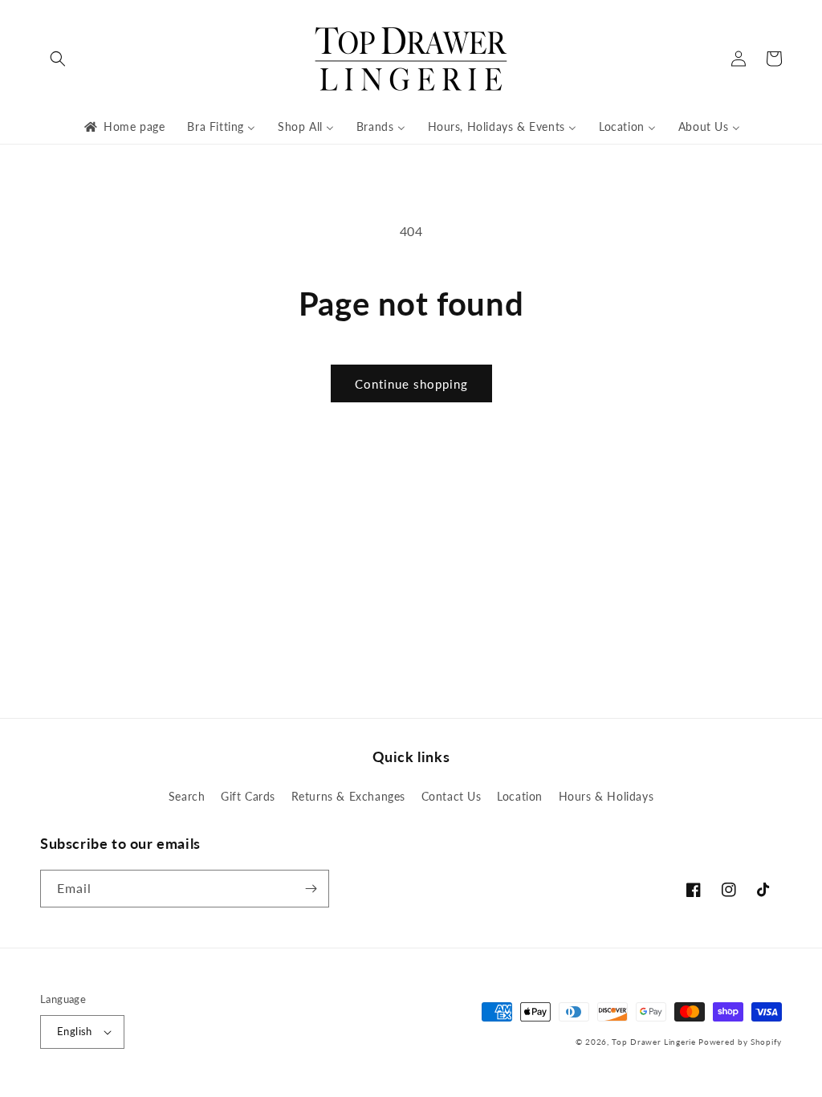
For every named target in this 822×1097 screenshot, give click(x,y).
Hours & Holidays (606, 796)
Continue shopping (411, 384)
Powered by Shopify (740, 1041)
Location (520, 796)
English (74, 1031)
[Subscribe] (310, 888)
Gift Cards (248, 796)
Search (187, 796)
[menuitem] (123, 127)
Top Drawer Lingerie (653, 1041)
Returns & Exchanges (348, 796)
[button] (57, 58)
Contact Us (451, 796)
